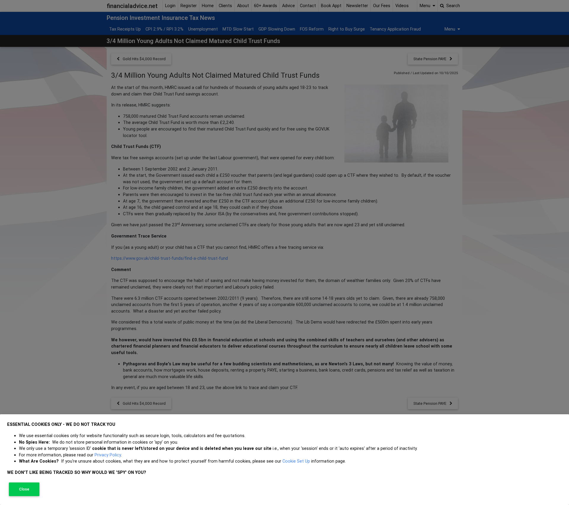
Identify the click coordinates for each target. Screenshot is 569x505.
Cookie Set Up (296, 461)
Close (24, 489)
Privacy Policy (108, 455)
